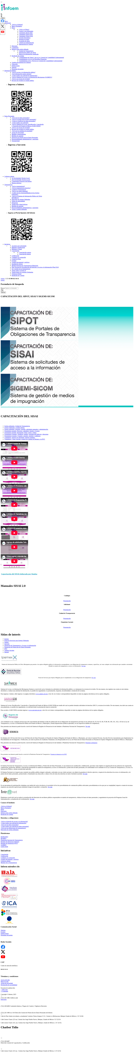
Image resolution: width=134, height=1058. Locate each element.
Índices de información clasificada (28, 54)
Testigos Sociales (9, 650)
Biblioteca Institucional (18, 247)
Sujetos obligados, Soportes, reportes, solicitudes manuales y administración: (26, 429)
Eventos (14, 260)
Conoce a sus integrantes (26, 31)
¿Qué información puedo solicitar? (21, 74)
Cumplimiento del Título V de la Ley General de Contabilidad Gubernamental (41, 57)
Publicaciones (16, 66)
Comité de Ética (16, 259)
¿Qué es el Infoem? (17, 24)
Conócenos (7, 23)
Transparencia (8, 184)
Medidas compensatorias (19, 134)
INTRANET (4, 837)
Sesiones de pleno (24, 39)
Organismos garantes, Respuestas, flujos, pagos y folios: (20, 432)
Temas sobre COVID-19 (19, 270)
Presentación (67, 601)
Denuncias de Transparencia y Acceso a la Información (20, 645)
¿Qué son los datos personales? (21, 118)
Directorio (15, 46)
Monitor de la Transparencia (9, 862)
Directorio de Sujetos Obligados (21, 199)
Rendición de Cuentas (18, 275)
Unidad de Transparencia (26, 51)
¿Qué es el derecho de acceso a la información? (14, 821)
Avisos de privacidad (18, 132)
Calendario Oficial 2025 (26, 34)
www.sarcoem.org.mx (35, 710)
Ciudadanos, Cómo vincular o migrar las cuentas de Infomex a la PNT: (24, 439)
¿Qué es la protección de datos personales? (24, 119)
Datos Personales (9, 116)
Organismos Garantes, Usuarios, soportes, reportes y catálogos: (22, 436)
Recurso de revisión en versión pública (23, 80)
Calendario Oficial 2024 (26, 36)
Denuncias (15, 203)
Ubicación (15, 64)
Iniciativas (7, 244)
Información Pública (10, 70)
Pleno (13, 28)
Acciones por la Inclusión (19, 246)
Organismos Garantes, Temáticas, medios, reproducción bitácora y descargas (26, 434)
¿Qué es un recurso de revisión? (21, 79)
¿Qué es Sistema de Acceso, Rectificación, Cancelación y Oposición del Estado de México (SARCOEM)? (28, 125)
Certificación (15, 255)
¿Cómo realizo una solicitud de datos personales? (15, 826)
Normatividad (16, 141)
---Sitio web (4, 989)
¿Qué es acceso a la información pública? (23, 72)
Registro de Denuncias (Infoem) (10, 841)
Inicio (6, 21)
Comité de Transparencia (19, 189)
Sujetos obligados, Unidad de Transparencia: (17, 426)
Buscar (3, 288)
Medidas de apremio (17, 136)
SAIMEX (3, 845)
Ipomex (6, 639)
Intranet (6, 652)
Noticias (14, 67)
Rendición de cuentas (18, 56)
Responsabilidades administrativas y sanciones (25, 139)
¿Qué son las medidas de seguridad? (22, 131)
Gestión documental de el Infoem (21, 62)
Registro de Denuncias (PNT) (9, 843)
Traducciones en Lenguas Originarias (22, 272)
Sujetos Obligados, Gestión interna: (14, 427)
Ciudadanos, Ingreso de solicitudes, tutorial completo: (19, 437)
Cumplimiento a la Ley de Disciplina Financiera (32, 59)
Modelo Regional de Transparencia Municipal (25, 265)
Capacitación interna (25, 254)
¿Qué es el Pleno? (24, 29)
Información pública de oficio (27, 52)
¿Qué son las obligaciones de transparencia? (13, 828)
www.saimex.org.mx (42, 694)
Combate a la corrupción (19, 257)
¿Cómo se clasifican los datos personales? (24, 121)
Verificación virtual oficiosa (19, 204)
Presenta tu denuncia (91, 743)
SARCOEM (4, 846)
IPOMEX (3, 838)
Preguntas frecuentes (18, 69)
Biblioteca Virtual (17, 249)
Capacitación (15, 251)
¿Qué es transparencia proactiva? (21, 188)
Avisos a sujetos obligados (19, 209)
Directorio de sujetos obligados (10, 830)
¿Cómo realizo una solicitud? (20, 122)
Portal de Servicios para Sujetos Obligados (16, 640)
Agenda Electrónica (24, 38)
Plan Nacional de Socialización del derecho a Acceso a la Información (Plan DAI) (35, 267)
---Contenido (4, 991)
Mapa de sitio (4, 981)
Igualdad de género (17, 264)
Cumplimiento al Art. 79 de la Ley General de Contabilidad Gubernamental (40, 61)
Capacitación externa (25, 252)
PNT (5, 649)
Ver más (83, 666)
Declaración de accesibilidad (9, 985)
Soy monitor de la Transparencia (21, 269)
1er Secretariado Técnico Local (21, 178)
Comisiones (15, 47)
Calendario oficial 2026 (25, 33)
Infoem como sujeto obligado (20, 49)
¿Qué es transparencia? (18, 186)
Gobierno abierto (9, 176)
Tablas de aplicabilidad (18, 201)
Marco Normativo (17, 26)
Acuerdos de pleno (24, 41)
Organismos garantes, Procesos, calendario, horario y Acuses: (22, 431)
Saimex (6, 642)
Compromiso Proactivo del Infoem (22, 181)
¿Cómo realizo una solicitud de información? (24, 75)
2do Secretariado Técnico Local (21, 179)
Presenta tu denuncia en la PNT (59, 754)
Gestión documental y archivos (20, 262)
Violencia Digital (16, 274)
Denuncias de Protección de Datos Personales (25, 137)
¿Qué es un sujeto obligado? (20, 191)
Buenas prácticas (16, 183)
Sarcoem (6, 644)
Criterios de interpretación (26, 42)
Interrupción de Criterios (26, 44)
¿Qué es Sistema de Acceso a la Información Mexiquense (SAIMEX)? (32, 77)
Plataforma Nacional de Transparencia (12, 840)
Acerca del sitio (5, 980)
